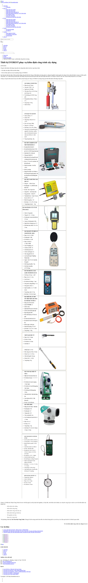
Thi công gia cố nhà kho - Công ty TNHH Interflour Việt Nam (17, 571)
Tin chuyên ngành (10, 29)
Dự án (4, 48)
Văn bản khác (9, 35)
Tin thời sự (8, 30)
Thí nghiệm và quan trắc (11, 34)
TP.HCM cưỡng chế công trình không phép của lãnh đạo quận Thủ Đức (22, 532)
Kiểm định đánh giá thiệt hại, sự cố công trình (16, 13)
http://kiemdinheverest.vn (8, 563)
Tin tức (4, 49)
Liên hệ (5, 50)
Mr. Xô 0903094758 (7, 561)
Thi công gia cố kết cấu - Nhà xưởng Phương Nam (14, 570)
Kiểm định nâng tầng (10, 10)
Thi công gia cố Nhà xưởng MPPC (11, 574)
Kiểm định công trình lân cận (12, 12)
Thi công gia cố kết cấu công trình (13, 17)
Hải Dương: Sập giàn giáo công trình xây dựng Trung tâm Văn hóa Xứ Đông (23, 531)
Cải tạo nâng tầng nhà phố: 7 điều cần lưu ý (15, 529)
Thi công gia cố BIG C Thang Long (11, 572)
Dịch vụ (5, 46)
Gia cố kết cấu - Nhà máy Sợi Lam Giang (12, 569)
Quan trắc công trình (10, 15)
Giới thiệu (8, 7)
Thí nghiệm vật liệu (10, 14)
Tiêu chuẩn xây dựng (10, 33)
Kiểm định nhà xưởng (11, 9)
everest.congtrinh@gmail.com (9, 562)
